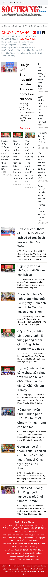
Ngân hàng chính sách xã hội (29, 53)
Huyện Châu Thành (27, 39)
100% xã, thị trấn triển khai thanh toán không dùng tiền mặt (42, 109)
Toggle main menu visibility (45, 20)
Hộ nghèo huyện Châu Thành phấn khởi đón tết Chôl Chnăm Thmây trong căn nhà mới (31, 418)
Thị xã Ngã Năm (30, 36)
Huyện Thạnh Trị (26, 47)
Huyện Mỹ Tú (24, 44)
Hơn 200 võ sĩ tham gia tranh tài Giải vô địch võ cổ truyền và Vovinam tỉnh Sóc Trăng (31, 237)
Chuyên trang (15, 32)
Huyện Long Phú (8, 44)
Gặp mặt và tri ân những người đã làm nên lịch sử (31, 270)
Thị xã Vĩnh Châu (8, 39)
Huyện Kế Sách (27, 42)
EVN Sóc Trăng (8, 53)
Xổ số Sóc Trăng (8, 56)
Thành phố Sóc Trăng (10, 36)
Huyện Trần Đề (8, 50)
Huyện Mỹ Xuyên (8, 47)
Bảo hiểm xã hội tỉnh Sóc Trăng (30, 50)
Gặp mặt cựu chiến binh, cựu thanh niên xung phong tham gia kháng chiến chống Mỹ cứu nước (31, 339)
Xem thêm (25, 127)
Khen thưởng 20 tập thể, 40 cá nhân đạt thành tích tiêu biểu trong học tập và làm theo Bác (17, 160)
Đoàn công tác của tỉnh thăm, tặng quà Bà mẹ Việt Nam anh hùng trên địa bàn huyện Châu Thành (31, 302)
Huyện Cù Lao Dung (9, 42)
